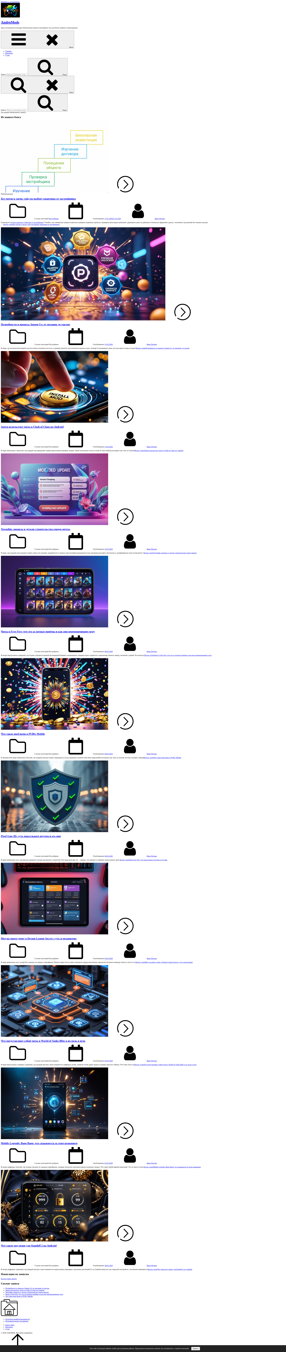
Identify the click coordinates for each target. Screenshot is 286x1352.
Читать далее (31, 224)
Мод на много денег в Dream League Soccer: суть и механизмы (39, 938)
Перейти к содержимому (10, 2)
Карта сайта (9, 1325)
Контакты (9, 53)
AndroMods (10, 22)
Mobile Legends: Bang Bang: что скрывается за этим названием (39, 1143)
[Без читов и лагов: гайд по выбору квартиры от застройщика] (71, 192)
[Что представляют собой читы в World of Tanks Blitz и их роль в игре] (71, 1036)
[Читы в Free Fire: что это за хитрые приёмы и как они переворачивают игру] (71, 627)
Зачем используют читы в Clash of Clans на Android (32, 426)
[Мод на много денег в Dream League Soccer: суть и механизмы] (71, 934)
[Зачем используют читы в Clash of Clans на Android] (71, 422)
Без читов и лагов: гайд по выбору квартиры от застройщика (38, 198)
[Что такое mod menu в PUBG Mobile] (71, 729)
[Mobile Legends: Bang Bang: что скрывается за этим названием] (71, 1138)
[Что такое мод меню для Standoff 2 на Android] (71, 1241)
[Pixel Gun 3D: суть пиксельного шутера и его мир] (71, 831)
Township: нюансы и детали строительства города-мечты (35, 529)
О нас (7, 55)
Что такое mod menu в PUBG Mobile (23, 733)
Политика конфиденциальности (17, 1319)
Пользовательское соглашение (16, 1321)
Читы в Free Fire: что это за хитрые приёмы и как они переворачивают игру (48, 631)
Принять (195, 1348)
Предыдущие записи (9, 1279)
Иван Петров (160, 219)
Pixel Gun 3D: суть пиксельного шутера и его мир (31, 836)
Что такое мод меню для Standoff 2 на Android (29, 1245)
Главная (8, 51)
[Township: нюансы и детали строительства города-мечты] (71, 524)
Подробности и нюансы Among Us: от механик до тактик (35, 324)
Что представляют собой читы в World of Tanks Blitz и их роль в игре (43, 1040)
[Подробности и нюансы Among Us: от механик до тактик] (100, 320)
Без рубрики (54, 219)
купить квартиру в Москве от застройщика (27, 222)
